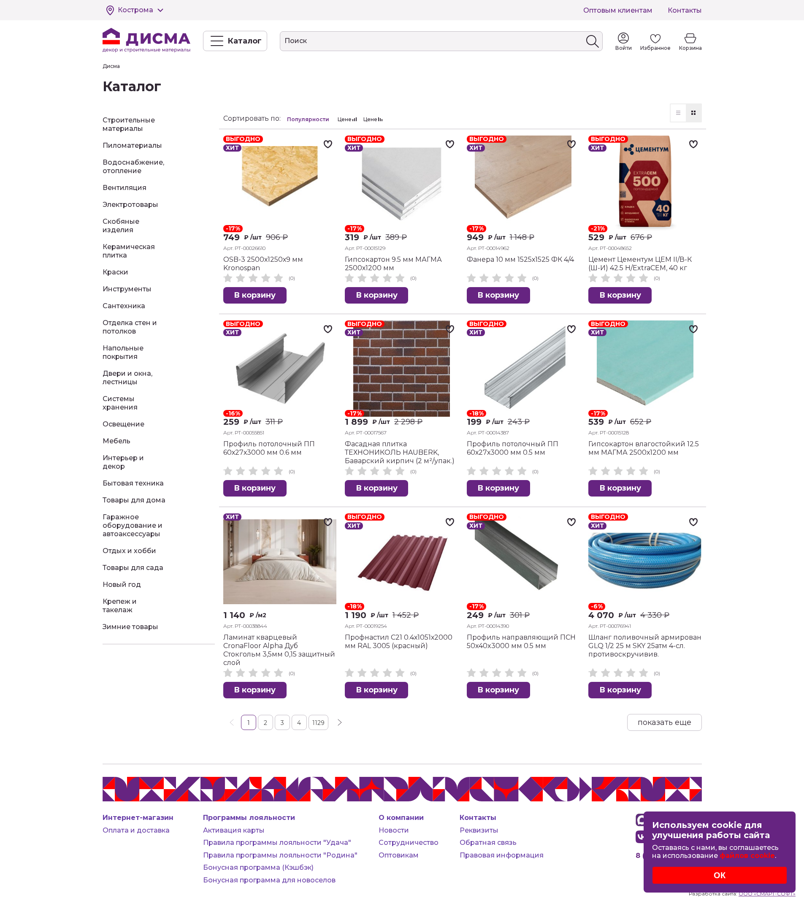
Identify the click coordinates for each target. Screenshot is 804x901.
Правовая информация (502, 855)
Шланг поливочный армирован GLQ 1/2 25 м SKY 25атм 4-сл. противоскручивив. (644, 645)
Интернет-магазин (138, 818)
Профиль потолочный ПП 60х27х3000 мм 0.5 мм (512, 448)
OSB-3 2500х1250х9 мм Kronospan (263, 263)
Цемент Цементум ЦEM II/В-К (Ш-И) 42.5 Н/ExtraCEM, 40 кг (640, 263)
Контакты (685, 10)
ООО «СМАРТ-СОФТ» (767, 893)
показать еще (664, 722)
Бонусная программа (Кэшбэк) (258, 867)
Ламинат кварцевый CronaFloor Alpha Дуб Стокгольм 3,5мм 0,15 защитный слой (279, 650)
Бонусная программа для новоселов (269, 880)
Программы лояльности (249, 818)
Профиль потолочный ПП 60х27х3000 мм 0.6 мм (269, 448)
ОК (719, 875)
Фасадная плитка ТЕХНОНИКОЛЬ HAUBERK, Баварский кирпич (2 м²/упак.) (400, 452)
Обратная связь (488, 843)
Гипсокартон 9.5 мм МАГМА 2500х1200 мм (393, 263)
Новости (394, 830)
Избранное (655, 48)
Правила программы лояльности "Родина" (280, 855)
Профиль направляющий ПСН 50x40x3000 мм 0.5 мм (521, 641)
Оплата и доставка (136, 830)
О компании (401, 818)
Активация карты (234, 830)
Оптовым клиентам (617, 10)
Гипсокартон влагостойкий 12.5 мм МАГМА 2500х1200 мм (643, 448)
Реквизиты (479, 830)
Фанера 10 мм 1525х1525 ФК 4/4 (520, 259)
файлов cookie (747, 856)
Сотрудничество (409, 843)
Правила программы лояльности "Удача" (277, 843)
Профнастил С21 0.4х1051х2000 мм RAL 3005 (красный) (398, 641)
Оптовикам (399, 855)
